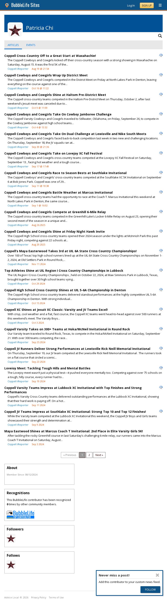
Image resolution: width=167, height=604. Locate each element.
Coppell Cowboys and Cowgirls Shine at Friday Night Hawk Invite (54, 231)
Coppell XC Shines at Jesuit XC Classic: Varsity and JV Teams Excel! (56, 310)
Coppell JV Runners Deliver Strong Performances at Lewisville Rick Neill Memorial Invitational (77, 349)
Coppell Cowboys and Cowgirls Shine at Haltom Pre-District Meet (55, 95)
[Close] (157, 575)
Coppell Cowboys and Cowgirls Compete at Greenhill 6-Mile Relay (55, 212)
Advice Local (11, 597)
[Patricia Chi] (11, 541)
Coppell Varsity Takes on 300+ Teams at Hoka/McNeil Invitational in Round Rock (67, 329)
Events (30, 45)
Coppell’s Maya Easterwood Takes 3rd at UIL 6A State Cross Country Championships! (70, 251)
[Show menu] (158, 5)
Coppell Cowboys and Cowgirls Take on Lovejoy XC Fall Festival (53, 153)
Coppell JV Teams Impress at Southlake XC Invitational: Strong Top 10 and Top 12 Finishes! (75, 412)
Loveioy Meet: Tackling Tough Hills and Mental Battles (47, 368)
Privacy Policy (38, 597)
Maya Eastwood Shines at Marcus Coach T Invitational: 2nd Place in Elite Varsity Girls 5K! (73, 431)
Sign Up (147, 5)
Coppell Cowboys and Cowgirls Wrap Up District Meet (46, 75)
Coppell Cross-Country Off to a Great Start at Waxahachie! (50, 56)
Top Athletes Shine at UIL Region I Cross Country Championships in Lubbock (63, 270)
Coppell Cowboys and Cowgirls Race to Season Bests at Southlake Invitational (65, 173)
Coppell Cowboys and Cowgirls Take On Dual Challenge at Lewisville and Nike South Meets (75, 134)
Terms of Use (56, 597)
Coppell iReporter (18, 68)
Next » (99, 455)
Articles (13, 45)
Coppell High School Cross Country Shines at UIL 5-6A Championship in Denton (65, 290)
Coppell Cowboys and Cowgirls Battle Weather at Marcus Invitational (58, 192)
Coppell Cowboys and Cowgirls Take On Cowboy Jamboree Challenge (58, 114)
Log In (131, 5)
